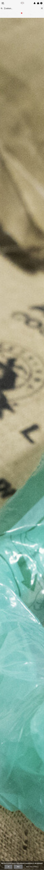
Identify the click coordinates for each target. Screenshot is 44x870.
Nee (18, 866)
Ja (8, 866)
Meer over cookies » (32, 866)
